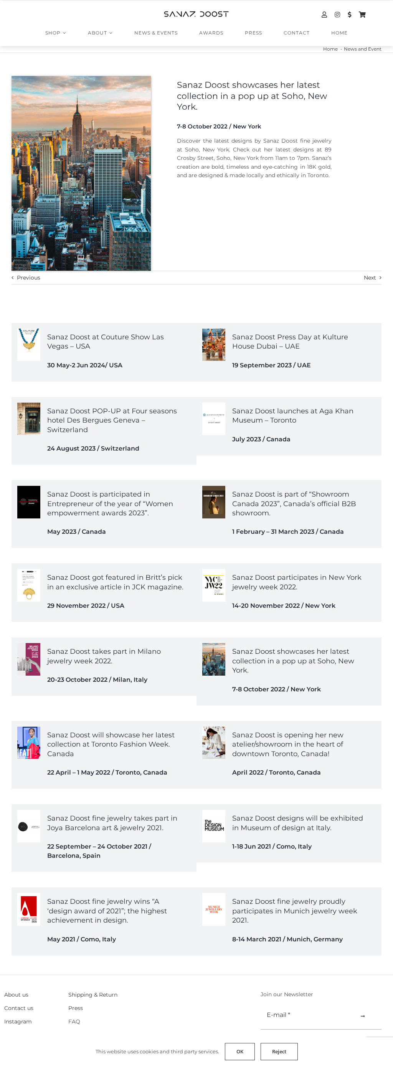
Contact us (18, 1008)
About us (16, 994)
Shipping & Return (92, 994)
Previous (28, 277)
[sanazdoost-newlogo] (196, 13)
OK (239, 1051)
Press (75, 1008)
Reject (279, 1051)
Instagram (18, 1021)
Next (370, 277)
